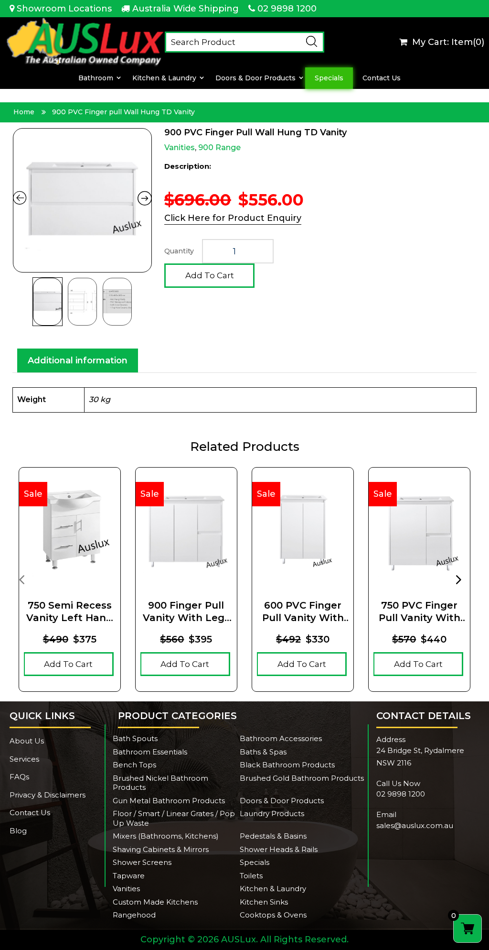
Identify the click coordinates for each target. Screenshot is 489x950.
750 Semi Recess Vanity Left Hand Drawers (69, 612)
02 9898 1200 (287, 8)
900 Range (219, 147)
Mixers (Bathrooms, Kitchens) (166, 836)
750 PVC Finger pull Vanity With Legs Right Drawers (419, 612)
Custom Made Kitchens (155, 901)
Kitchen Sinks (264, 901)
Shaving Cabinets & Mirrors (161, 849)
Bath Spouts (135, 738)
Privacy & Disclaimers (47, 794)
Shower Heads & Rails (279, 849)
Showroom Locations (64, 8)
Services (24, 759)
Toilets (251, 875)
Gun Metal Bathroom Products (169, 800)
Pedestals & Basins (273, 836)
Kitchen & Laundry (164, 78)
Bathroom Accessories (281, 738)
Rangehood (134, 914)
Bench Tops (134, 764)
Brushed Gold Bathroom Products (302, 778)
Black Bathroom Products (287, 764)
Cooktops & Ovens (273, 914)
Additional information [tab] (78, 360)
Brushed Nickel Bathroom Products (160, 783)
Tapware (129, 875)
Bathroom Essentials (150, 751)
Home (23, 112)
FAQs (19, 776)
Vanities (179, 147)
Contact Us (381, 78)
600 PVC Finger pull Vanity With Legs (303, 612)
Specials (329, 78)
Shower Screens (142, 862)
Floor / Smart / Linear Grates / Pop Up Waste (174, 818)
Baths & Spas (263, 751)
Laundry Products (272, 813)
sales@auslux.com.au (414, 825)
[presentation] (21, 579)
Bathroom (95, 78)
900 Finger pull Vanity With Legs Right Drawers (186, 612)
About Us (27, 740)
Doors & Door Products (255, 78)
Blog (18, 830)
